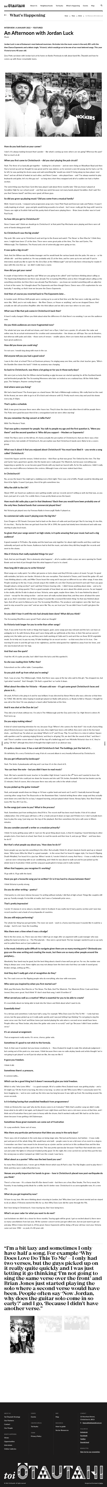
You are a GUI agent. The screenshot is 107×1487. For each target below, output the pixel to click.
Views (73, 16)
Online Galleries (10, 1449)
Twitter (83, 1439)
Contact (7, 1424)
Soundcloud (84, 1442)
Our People (8, 1428)
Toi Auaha (34, 1426)
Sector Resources (62, 1430)
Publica (101, 1483)
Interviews (8, 1445)
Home (66, 16)
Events (33, 1417)
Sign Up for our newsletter (90, 1452)
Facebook (83, 1436)
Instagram (84, 1432)
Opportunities (9, 1441)
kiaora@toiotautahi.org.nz (92, 1423)
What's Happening (27, 16)
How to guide (61, 1426)
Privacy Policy (36, 1436)
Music (6, 37)
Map (57, 1417)
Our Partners (9, 1420)
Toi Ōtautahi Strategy (12, 1417)
